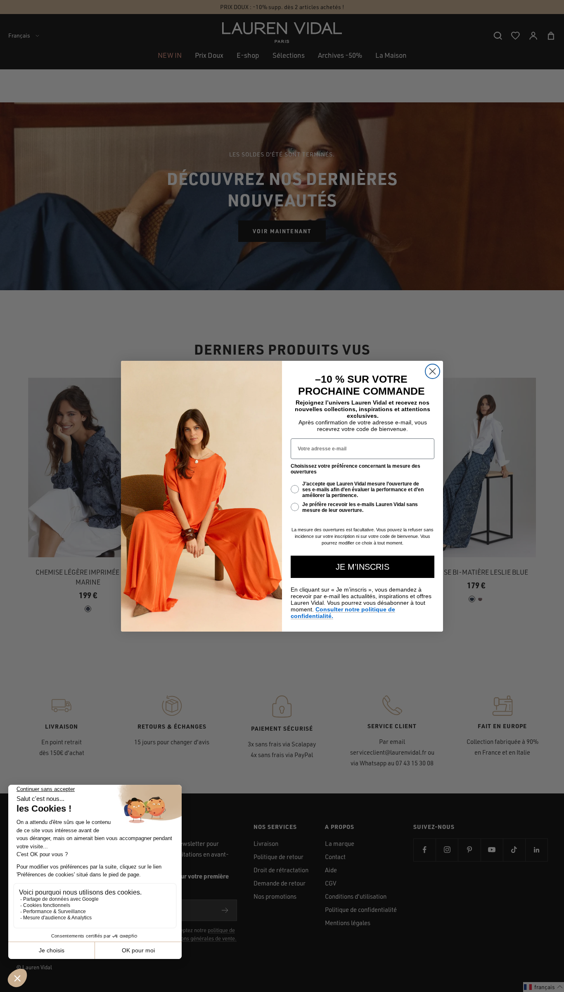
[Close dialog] (432, 371)
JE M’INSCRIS (362, 566)
